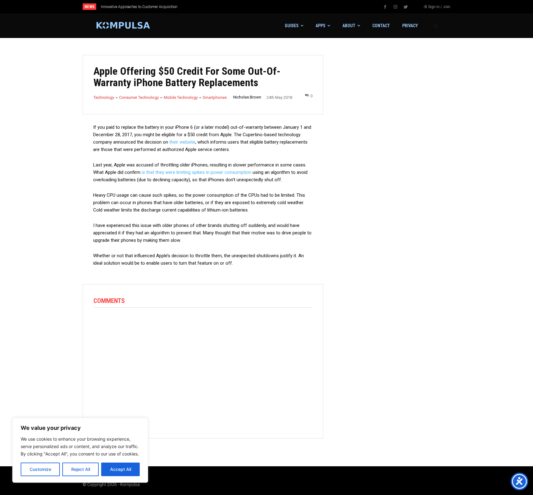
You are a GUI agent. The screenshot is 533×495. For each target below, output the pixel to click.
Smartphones (215, 97)
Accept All (120, 469)
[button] (435, 25)
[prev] (277, 6)
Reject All (80, 469)
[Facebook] (385, 7)
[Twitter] (405, 7)
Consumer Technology (139, 97)
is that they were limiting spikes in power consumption (196, 172)
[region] (80, 450)
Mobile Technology (181, 97)
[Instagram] (395, 7)
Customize (40, 469)
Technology (103, 97)
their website (182, 142)
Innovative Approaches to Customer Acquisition (139, 7)
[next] (287, 6)
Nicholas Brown (247, 97)
